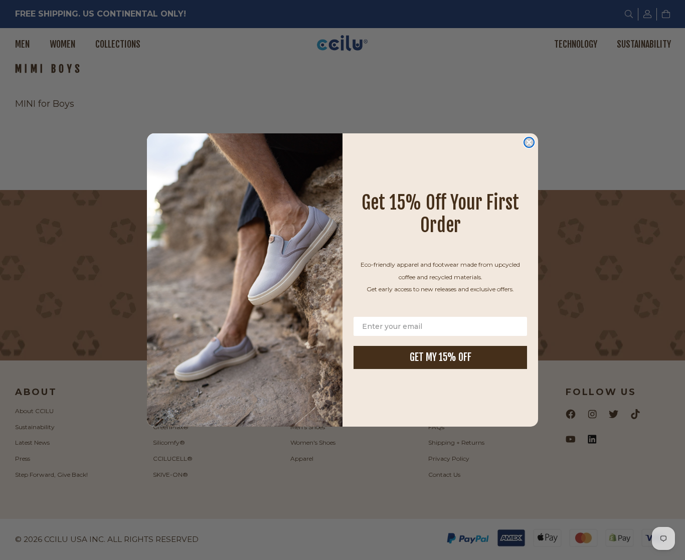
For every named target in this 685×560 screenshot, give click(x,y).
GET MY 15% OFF (440, 357)
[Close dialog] (529, 142)
